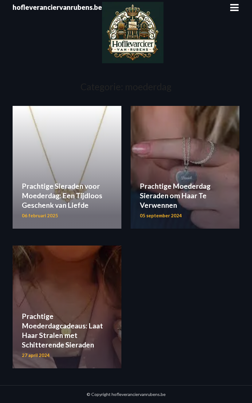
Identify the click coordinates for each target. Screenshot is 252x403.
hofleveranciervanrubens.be (57, 7)
